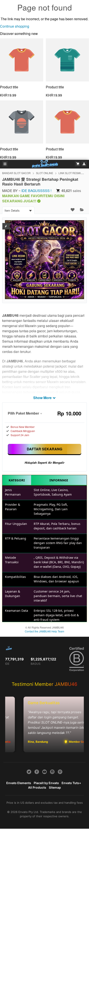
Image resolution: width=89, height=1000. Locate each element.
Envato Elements (18, 783)
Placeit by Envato (46, 783)
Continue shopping (14, 26)
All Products (37, 787)
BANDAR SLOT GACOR (16, 173)
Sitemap (55, 787)
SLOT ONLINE (44, 173)
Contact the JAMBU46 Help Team (44, 631)
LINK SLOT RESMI (70, 173)
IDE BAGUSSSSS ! (36, 190)
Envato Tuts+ (71, 783)
